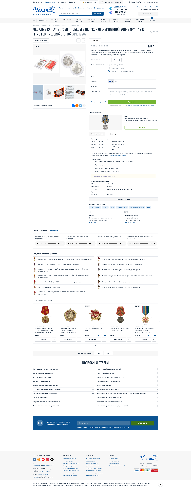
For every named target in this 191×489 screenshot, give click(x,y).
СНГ (148, 207)
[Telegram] (80, 105)
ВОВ (112, 207)
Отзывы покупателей (92, 463)
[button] (95, 345)
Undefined (139, 2)
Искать (99, 13)
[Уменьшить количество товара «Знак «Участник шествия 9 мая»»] (98, 335)
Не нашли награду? (114, 461)
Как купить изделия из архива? (108, 389)
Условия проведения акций (117, 466)
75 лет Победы (95, 207)
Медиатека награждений (93, 458)
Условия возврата (114, 463)
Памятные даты (42, 20)
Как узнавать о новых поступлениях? (46, 369)
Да (99, 353)
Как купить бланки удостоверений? (109, 402)
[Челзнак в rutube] (52, 460)
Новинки (152, 19)
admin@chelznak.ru (120, 14)
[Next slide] (85, 64)
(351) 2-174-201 (120, 12)
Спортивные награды (127, 20)
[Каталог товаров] (35, 20)
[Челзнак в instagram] (47, 460)
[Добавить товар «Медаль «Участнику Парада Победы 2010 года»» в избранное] (129, 340)
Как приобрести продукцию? (43, 373)
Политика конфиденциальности (95, 473)
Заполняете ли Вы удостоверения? (109, 397)
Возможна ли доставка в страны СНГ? (110, 377)
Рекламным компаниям (70, 475)
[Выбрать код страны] (111, 81)
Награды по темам (54, 20)
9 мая (105, 207)
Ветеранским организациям (71, 470)
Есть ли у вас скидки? (40, 397)
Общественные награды (91, 20)
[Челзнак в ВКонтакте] (34, 460)
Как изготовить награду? (42, 381)
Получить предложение (118, 155)
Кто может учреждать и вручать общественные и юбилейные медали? (122, 393)
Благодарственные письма (94, 468)
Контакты (72, 2)
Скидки (89, 8)
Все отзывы (54, 231)
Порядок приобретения (69, 458)
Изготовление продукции (112, 2)
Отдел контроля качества (70, 468)
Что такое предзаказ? (98, 102)
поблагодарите (47, 465)
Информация (112, 134)
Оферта (40, 474)
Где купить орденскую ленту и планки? (47, 389)
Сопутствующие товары (140, 20)
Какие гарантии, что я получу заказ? (46, 406)
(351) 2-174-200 (120, 9)
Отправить (142, 423)
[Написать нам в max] (110, 12)
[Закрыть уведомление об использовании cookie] (160, 484)
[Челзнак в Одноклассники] (38, 460)
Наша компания (90, 461)
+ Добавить (141, 127)
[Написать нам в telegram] (110, 8)
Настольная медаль (137, 207)
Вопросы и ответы (68, 461)
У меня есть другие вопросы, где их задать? (112, 406)
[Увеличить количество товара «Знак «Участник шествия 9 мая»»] (105, 335)
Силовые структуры (79, 20)
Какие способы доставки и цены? (109, 369)
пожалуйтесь (37, 465)
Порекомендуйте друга (92, 475)
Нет (108, 353)
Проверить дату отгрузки (70, 466)
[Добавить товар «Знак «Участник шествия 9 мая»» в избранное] (104, 340)
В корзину (92, 339)
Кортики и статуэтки (103, 20)
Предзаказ (94, 40)
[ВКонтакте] (73, 105)
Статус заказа (99, 8)
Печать (155, 32)
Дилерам (81, 8)
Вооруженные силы (67, 20)
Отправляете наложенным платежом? (46, 402)
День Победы (122, 207)
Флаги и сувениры (115, 20)
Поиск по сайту (113, 458)
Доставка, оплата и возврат (71, 463)
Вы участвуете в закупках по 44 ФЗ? (45, 385)
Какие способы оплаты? (105, 373)
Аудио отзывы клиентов (93, 466)
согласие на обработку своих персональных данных (141, 105)
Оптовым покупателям (69, 473)
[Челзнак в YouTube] (43, 460)
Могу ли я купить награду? (42, 377)
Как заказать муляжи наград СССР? (45, 393)
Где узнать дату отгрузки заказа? (109, 381)
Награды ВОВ (42, 40)
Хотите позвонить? (120, 6)
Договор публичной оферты (94, 470)
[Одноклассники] (76, 105)
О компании (62, 2)
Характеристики (97, 134)
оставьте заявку (46, 471)
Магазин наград (90, 2)
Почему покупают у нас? (67, 8)
